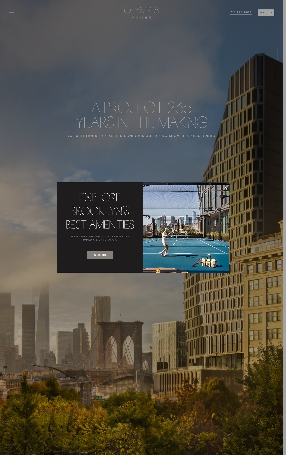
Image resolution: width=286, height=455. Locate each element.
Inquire (100, 255)
